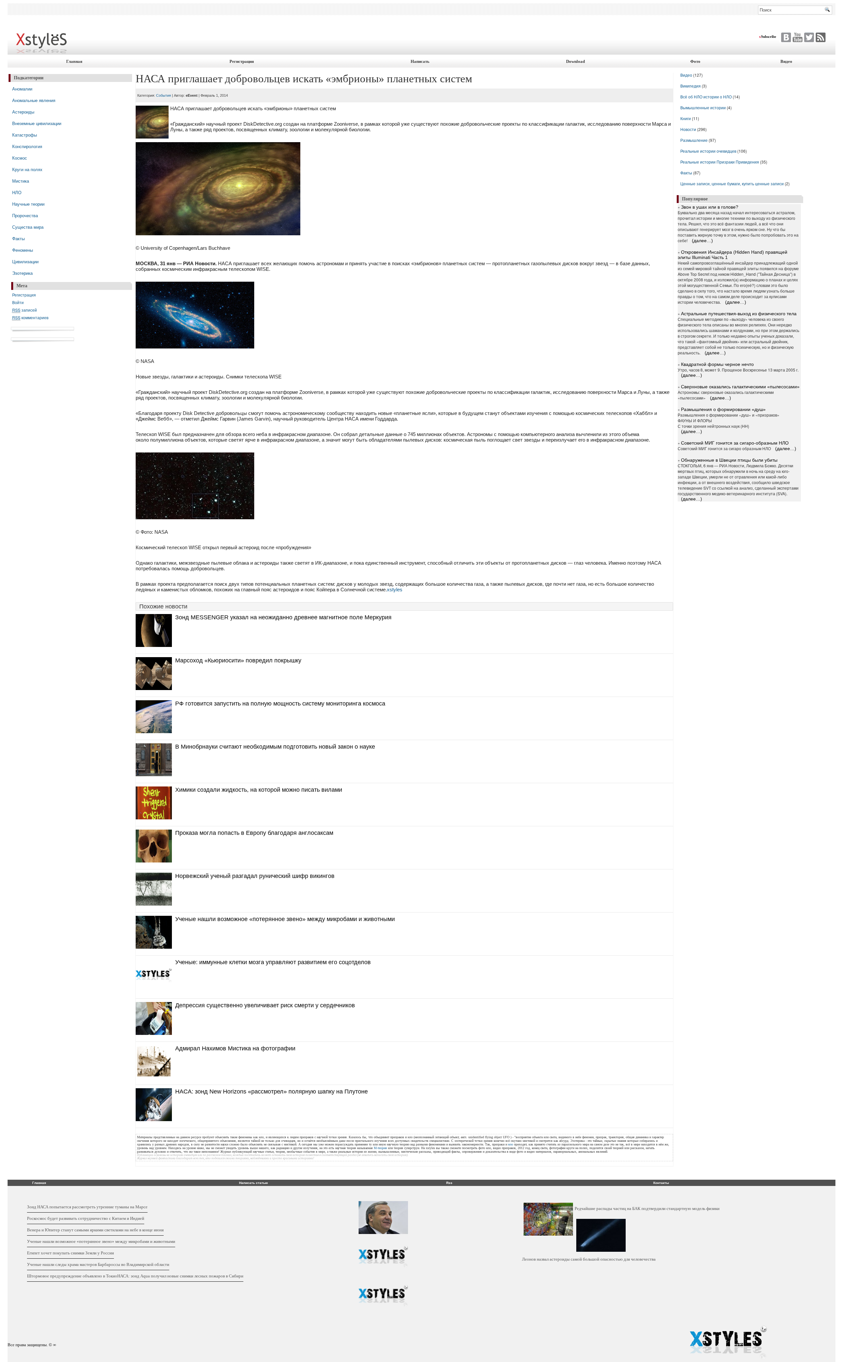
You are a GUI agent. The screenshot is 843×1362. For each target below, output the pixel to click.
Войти (18, 302)
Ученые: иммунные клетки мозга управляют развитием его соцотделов (273, 962)
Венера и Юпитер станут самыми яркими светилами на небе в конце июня (95, 1229)
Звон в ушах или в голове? (709, 207)
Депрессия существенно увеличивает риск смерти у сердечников (265, 1005)
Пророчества (25, 215)
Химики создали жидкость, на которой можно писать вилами (258, 789)
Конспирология (27, 146)
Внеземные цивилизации (36, 123)
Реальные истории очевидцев (708, 151)
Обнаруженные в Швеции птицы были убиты (729, 460)
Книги (685, 118)
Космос (19, 158)
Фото (695, 61)
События (163, 95)
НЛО (16, 192)
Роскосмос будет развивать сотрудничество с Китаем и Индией (85, 1218)
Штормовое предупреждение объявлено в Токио (72, 1275)
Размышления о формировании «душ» (723, 409)
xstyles (394, 589)
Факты (18, 238)
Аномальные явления (33, 100)
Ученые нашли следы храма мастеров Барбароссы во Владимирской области (98, 1264)
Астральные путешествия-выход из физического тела (739, 313)
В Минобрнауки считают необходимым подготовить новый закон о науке (275, 746)
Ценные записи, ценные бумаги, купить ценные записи (732, 183)
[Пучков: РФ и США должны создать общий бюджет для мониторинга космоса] (383, 1217)
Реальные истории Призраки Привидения (719, 162)
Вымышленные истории (703, 107)
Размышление (694, 140)
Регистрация (242, 61)
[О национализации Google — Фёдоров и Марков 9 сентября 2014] (383, 1257)
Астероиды (23, 112)
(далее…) (702, 240)
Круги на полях (27, 169)
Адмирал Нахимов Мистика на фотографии (235, 1048)
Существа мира (27, 227)
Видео (786, 61)
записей (24, 310)
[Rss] (820, 37)
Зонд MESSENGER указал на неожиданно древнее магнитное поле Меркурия (283, 617)
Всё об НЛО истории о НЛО (706, 96)
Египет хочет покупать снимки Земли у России (70, 1252)
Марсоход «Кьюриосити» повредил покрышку (238, 660)
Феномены (22, 250)
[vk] (808, 37)
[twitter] (785, 37)
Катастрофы (24, 135)
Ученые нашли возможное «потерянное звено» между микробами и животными (285, 919)
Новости (688, 129)
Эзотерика (22, 273)
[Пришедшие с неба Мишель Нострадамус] (383, 1296)
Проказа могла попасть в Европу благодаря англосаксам (254, 833)
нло (510, 1144)
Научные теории (28, 204)
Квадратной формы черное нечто (717, 364)
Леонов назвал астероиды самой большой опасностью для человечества (589, 1259)
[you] (796, 37)
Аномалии (22, 89)
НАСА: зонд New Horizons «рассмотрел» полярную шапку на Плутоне (271, 1091)
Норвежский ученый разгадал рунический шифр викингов (255, 876)
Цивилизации (25, 261)
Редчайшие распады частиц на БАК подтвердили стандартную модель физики (647, 1208)
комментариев (30, 317)
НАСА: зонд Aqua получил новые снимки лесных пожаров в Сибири (180, 1275)
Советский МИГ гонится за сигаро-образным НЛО (735, 443)
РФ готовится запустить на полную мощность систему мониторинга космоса (280, 703)
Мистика (20, 181)
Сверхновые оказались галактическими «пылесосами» (740, 386)
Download (575, 61)
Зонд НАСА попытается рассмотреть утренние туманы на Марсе (87, 1206)
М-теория (380, 1148)
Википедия (690, 86)
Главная (74, 61)
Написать (420, 61)
